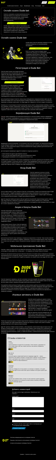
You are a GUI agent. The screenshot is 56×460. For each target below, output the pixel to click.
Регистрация (51, 2)
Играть (44, 2)
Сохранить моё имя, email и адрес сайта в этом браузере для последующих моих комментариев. (27, 424)
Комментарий (15, 396)
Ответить (11, 349)
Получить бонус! (17, 23)
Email (13, 414)
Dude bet (3, 116)
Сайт (13, 418)
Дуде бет (22, 93)
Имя (13, 409)
